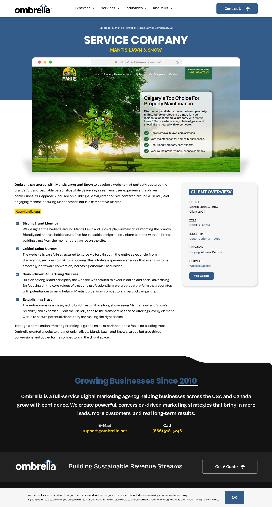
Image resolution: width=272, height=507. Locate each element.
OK (234, 497)
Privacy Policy (194, 499)
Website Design (200, 266)
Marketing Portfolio (123, 27)
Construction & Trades (204, 238)
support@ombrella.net (104, 430)
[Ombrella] (36, 461)
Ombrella (105, 27)
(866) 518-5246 (167, 430)
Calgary (194, 252)
